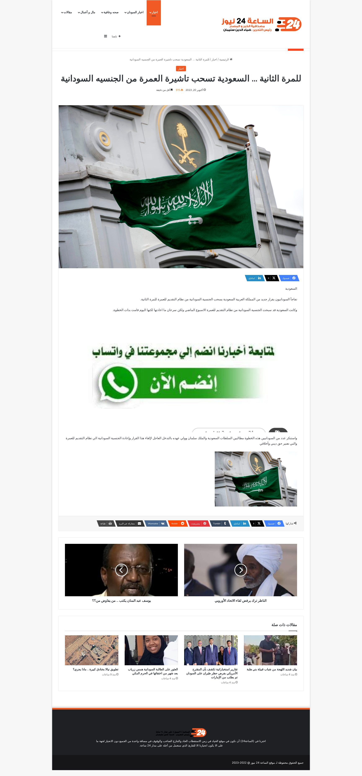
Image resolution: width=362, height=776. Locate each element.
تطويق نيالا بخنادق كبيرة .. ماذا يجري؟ (95, 669)
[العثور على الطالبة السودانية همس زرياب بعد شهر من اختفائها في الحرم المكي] (151, 650)
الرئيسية (224, 59)
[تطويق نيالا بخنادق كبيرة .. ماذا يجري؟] (91, 650)
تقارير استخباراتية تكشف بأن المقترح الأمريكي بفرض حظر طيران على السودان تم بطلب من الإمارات (212, 673)
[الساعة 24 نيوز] (261, 24)
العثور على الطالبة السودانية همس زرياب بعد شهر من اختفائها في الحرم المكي (153, 671)
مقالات (68, 12)
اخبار (155, 12)
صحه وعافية (111, 12)
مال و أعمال (87, 12)
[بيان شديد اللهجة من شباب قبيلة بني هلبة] (270, 650)
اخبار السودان (135, 12)
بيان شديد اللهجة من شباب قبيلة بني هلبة (272, 669)
